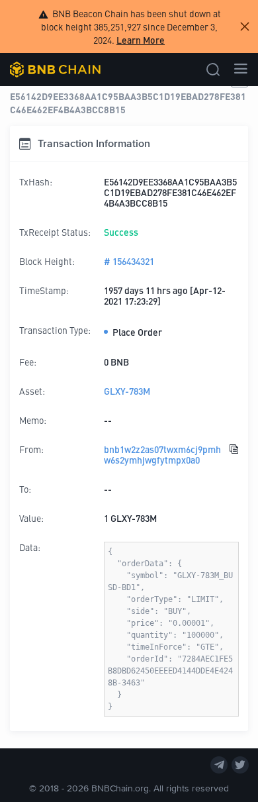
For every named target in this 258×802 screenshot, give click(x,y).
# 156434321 (129, 261)
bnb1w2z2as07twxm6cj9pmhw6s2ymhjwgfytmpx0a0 (162, 454)
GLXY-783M (127, 390)
